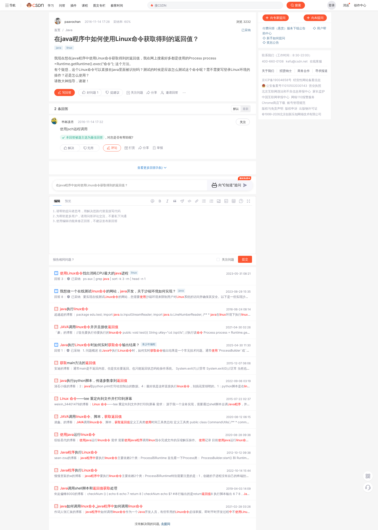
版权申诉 (291, 108)
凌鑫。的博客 (63, 422)
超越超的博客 (63, 314)
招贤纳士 (286, 71)
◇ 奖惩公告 (270, 42)
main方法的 (78, 363)
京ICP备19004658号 (276, 80)
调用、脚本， (91, 416)
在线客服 (316, 61)
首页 (57, 30)
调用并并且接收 (89, 327)
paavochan (72, 21)
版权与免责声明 (272, 108)
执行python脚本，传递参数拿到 (93, 380)
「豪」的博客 (63, 332)
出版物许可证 (308, 108)
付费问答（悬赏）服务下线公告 (284, 28)
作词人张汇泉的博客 (68, 512)
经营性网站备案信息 (307, 80)
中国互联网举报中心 (275, 97)
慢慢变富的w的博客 (67, 476)
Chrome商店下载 (273, 103)
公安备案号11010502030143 (286, 85)
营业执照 (315, 85)
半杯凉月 (67, 122)
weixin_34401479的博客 (71, 404)
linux (69, 47)
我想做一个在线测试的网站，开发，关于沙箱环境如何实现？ (118, 291)
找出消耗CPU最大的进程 (94, 273)
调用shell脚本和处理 (88, 488)
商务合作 (304, 71)
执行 (74, 309)
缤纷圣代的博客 (65, 440)
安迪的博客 (62, 368)
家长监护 (319, 91)
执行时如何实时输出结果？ (100, 345)
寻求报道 (321, 71)
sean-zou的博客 (65, 458)
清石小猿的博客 (65, 386)
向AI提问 (317, 18)
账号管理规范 (296, 103)
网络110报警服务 (303, 97)
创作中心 (360, 5)
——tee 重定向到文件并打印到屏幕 (96, 398)
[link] (57, 30)
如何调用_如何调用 (101, 506)
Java (68, 30)
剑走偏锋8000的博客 (69, 494)
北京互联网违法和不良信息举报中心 (286, 91)
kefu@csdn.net (297, 61)
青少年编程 (148, 344)
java (58, 47)
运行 (77, 434)
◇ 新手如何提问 (273, 38)
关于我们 (268, 71)
